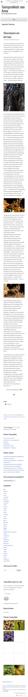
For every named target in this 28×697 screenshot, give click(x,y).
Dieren (9, 414)
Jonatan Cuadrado (8, 470)
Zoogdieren (6, 559)
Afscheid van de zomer (9, 446)
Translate (14, 429)
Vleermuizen (13, 414)
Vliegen (5, 547)
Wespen (5, 555)
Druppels (6, 499)
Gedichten (6, 503)
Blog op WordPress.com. (8, 681)
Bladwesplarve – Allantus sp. (10, 448)
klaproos (5, 472)
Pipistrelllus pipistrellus (14, 416)
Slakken (5, 534)
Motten (5, 526)
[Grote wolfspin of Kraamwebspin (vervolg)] (9, 670)
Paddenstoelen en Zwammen (10, 532)
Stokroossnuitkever (16, 466)
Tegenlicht (6, 541)
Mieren (5, 520)
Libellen (5, 518)
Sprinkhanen (6, 539)
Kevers (5, 510)
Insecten (5, 506)
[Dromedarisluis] (19, 636)
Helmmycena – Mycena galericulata (11, 440)
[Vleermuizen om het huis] (19, 659)
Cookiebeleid (5, 690)
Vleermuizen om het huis (11, 35)
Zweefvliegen (7, 561)
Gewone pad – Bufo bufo (9, 438)
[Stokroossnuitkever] (9, 625)
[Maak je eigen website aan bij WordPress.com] (14, 1)
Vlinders (5, 549)
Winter (5, 557)
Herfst (5, 505)
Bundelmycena (7, 444)
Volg (6, 598)
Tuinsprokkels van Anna (13, 8)
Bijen (5, 489)
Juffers (5, 508)
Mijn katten (6, 522)
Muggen (5, 528)
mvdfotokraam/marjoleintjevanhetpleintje (13, 456)
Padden (5, 530)
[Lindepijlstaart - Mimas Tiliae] (9, 647)
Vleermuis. (21, 416)
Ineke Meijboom (7, 464)
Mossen (5, 524)
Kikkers (5, 512)
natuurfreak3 (6, 460)
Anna (18, 39)
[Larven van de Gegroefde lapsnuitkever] (9, 636)
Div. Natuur (6, 497)
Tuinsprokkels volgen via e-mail (13, 582)
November (6, 442)
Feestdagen (6, 501)
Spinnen (5, 537)
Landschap (6, 514)
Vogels (5, 551)
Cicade (5, 493)
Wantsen (5, 553)
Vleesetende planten (8, 545)
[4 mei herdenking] (19, 647)
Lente (5, 516)
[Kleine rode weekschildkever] (19, 670)
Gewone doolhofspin (17, 464)
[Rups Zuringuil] (19, 625)
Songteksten (6, 535)
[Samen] (9, 659)
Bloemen (5, 491)
